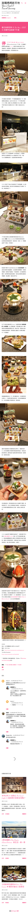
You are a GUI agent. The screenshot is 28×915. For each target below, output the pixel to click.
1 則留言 (7, 858)
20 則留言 (7, 814)
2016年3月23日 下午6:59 (16, 680)
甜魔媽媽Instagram (6, 17)
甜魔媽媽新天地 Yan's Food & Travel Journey (11, 5)
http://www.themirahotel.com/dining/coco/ (14, 650)
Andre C (8, 680)
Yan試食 (19, 664)
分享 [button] (3, 669)
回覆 (7, 709)
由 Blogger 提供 (15, 911)
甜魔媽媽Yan (13, 687)
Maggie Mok (9, 735)
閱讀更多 (24, 814)
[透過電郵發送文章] (2, 667)
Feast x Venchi (20, 42)
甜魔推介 (15, 664)
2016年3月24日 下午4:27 (18, 735)
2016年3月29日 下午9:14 (17, 702)
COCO (11, 46)
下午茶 (6, 664)
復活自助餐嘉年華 (15, 596)
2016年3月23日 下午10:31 (16, 712)
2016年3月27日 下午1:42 (17, 688)
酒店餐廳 (10, 664)
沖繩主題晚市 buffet (8, 536)
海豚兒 (7, 712)
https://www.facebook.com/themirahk (10, 654)
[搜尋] (22, 2)
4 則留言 (7, 902)
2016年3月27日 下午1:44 (17, 741)
